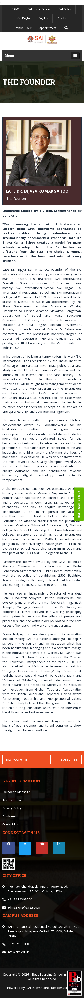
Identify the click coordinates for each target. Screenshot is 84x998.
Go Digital (23, 18)
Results (61, 18)
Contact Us (10, 824)
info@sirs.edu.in (18, 952)
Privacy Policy (12, 808)
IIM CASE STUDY (79, 504)
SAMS (16, 9)
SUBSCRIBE (69, 759)
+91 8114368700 (20, 899)
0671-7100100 (18, 944)
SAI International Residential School (52, 988)
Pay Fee (43, 18)
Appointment (47, 28)
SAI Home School (39, 9)
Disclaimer (9, 816)
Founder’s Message (16, 792)
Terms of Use (12, 800)
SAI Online (65, 9)
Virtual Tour (23, 28)
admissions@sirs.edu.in (24, 907)
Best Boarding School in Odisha (54, 974)
